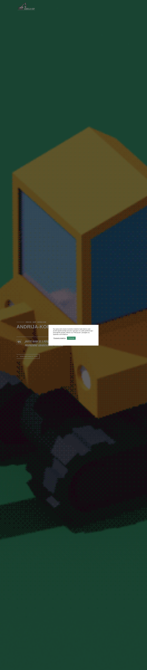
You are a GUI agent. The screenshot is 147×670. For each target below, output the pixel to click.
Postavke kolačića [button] (60, 338)
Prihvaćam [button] (71, 338)
